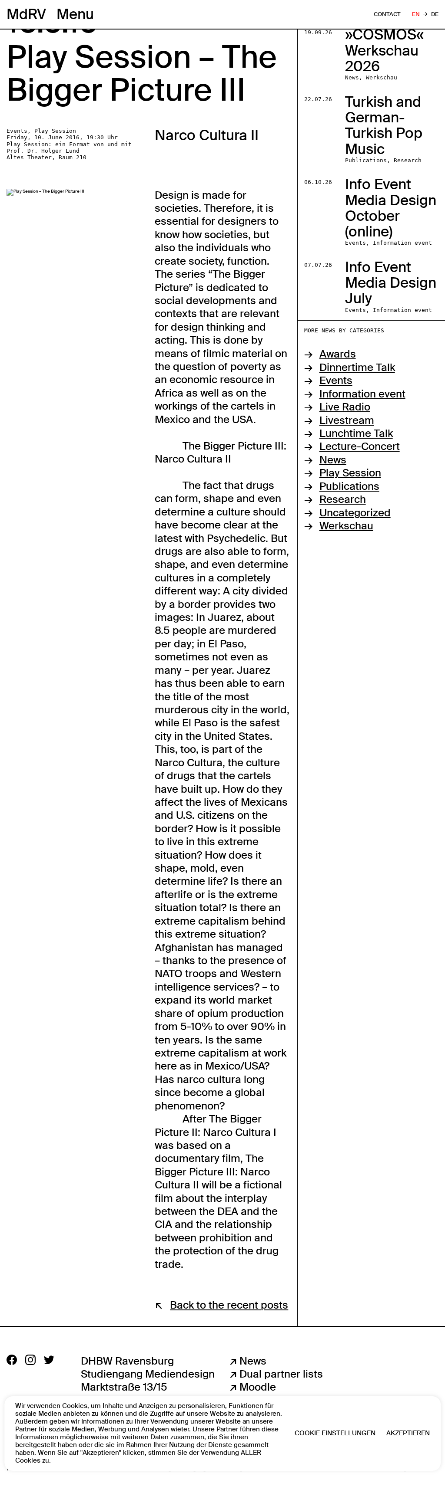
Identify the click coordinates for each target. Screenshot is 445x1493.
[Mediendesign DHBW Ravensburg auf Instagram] (30, 1360)
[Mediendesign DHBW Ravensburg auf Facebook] (12, 1360)
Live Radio (344, 407)
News (332, 460)
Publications (349, 486)
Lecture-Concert (359, 446)
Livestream (346, 420)
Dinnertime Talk (357, 367)
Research (342, 499)
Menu (75, 14)
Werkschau (346, 526)
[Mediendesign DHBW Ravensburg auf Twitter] (49, 1360)
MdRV (26, 14)
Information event (362, 394)
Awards (337, 354)
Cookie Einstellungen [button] (335, 1433)
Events (335, 380)
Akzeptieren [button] (408, 1433)
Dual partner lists (281, 1374)
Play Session (350, 473)
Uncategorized (355, 513)
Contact (387, 14)
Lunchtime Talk (356, 433)
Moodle (257, 1387)
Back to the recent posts (229, 1305)
